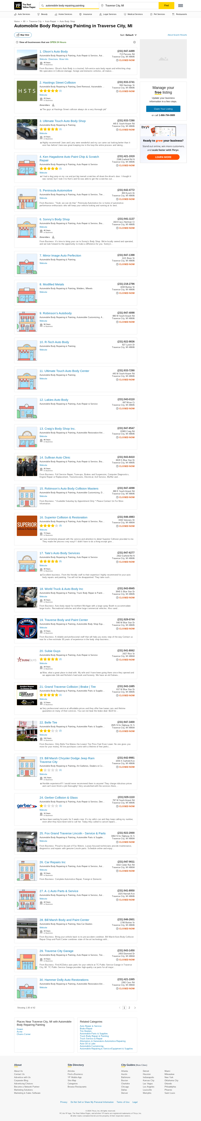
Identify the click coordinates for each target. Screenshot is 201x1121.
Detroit (146, 1071)
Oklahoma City (172, 1080)
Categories (73, 1083)
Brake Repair (105, 223)
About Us (18, 1071)
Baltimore (125, 1077)
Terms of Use (123, 1102)
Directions (53, 59)
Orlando (168, 1083)
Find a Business (75, 1074)
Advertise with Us (22, 1077)
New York (169, 1077)
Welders (80, 288)
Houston (147, 1074)
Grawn (20, 1029)
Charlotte (125, 1083)
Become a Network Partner (26, 1087)
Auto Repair (50, 21)
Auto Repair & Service (87, 55)
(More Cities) (141, 1065)
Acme (19, 1032)
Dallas (124, 1090)
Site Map (72, 1080)
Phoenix (168, 1090)
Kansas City (148, 1080)
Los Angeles (148, 1087)
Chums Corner (24, 1034)
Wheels (89, 288)
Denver (124, 1093)
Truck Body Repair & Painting (91, 593)
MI (24, 21)
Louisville (147, 1090)
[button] (180, 5)
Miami (167, 1071)
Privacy (63, 1102)
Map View (24, 35)
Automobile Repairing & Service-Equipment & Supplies (106, 1048)
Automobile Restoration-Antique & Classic (96, 433)
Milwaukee (169, 1074)
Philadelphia (170, 1087)
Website (43, 59)
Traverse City (35, 21)
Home (17, 21)
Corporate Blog (21, 1080)
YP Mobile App (75, 1077)
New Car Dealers (84, 924)
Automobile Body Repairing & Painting (57, 55)
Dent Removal (83, 86)
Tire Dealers (104, 194)
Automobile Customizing (102, 86)
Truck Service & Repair (91, 1038)
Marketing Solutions (23, 1090)
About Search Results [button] (177, 35)
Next (134, 1008)
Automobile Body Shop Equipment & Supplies (98, 624)
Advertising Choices (23, 1083)
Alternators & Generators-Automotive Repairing (102, 1041)
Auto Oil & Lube (87, 1043)
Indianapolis (148, 1077)
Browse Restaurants (77, 1087)
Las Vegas (148, 1083)
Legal (135, 1102)
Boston (124, 1080)
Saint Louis (170, 1093)
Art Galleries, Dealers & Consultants (94, 766)
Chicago (125, 1087)
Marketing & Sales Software (27, 1093)
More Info (63, 59)
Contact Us (19, 1074)
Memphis (147, 1093)
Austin (124, 1074)
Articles (71, 1071)
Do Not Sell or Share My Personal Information (92, 1102)
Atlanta (124, 1071)
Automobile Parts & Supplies (90, 691)
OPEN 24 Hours (58, 42)
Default (129, 35)
